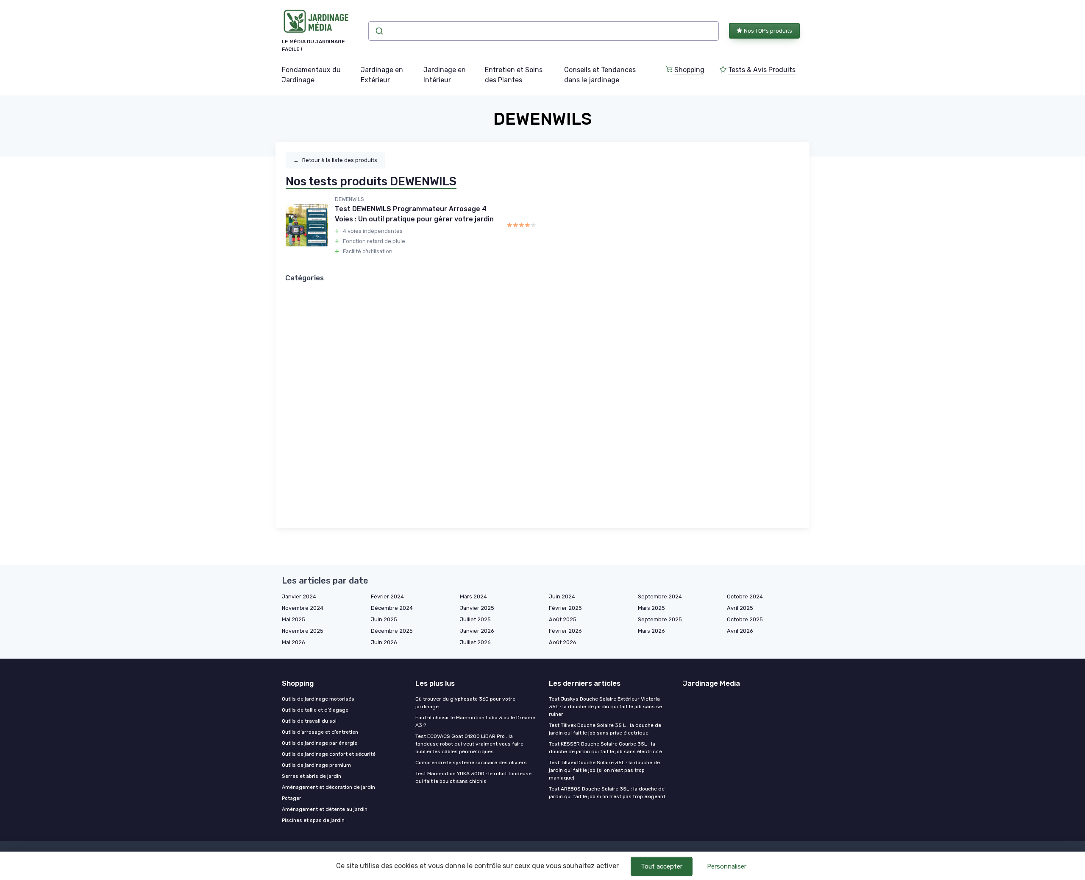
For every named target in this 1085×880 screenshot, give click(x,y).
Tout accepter (661, 866)
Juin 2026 (384, 642)
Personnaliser (726, 866)
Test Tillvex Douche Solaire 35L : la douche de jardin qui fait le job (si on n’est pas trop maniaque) (604, 770)
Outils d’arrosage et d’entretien (320, 732)
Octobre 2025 (745, 619)
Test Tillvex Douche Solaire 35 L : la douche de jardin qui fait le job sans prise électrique (605, 729)
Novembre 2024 (302, 608)
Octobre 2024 (745, 596)
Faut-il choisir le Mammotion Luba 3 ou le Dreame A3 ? (475, 721)
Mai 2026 (293, 642)
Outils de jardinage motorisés (318, 699)
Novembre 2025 (302, 631)
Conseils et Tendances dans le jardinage (600, 75)
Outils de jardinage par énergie (319, 743)
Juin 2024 (562, 596)
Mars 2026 (651, 631)
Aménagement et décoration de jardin (328, 787)
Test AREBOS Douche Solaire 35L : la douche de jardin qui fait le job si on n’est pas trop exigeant (607, 792)
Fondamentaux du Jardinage (311, 75)
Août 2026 (562, 642)
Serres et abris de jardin (311, 776)
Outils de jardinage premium (316, 765)
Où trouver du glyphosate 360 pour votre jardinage (465, 703)
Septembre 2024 (660, 596)
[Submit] (379, 31)
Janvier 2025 (477, 608)
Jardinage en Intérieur (444, 75)
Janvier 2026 (477, 631)
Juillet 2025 (475, 619)
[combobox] (543, 31)
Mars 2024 (473, 596)
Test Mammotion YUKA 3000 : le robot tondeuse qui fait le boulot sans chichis (473, 777)
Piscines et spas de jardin (313, 820)
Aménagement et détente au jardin (324, 809)
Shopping (689, 70)
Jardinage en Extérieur (382, 75)
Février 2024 (387, 596)
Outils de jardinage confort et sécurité (329, 754)
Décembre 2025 (392, 631)
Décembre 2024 (392, 608)
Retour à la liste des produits (335, 160)
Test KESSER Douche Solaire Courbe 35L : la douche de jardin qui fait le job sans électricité (605, 747)
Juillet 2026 (475, 642)
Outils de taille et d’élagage (315, 710)
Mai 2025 (293, 619)
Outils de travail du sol (309, 721)
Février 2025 (565, 608)
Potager (291, 798)
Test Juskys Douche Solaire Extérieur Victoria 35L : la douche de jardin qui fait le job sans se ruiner (605, 706)
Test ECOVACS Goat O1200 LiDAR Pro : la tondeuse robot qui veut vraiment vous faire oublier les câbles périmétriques (469, 743)
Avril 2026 (740, 631)
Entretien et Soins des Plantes (513, 75)
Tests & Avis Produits (762, 70)
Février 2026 (565, 631)
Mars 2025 (651, 608)
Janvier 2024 (299, 596)
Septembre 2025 (660, 619)
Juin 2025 (384, 619)
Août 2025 (562, 619)
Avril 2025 (740, 608)
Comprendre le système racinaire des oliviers (471, 762)
